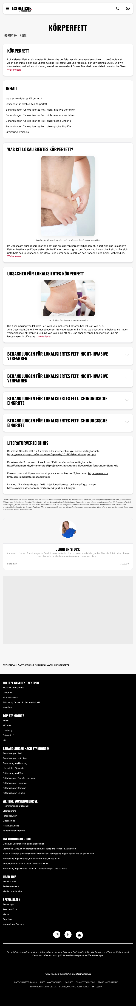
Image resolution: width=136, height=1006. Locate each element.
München (7, 725)
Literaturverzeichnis (17, 131)
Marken (6, 914)
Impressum (97, 987)
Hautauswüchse (11, 825)
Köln (5, 740)
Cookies (69, 982)
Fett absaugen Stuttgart (14, 788)
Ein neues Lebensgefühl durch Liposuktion (23, 843)
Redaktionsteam (11, 886)
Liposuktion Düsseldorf (14, 768)
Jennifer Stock (68, 549)
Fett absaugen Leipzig (14, 793)
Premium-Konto (10, 909)
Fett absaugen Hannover (15, 783)
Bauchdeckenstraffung (14, 830)
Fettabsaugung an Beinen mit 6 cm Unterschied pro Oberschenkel (35, 868)
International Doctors (13, 924)
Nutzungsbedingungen (51, 982)
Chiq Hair (7, 692)
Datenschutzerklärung (25, 982)
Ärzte (23, 35)
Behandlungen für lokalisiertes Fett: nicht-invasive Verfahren (40, 109)
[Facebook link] (68, 936)
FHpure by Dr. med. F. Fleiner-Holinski (21, 702)
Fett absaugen (10, 815)
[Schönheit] (22, 9)
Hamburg (7, 730)
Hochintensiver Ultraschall (16, 806)
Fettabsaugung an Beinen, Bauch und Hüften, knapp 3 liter (31, 858)
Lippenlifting (9, 820)
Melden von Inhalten (13, 891)
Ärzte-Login (8, 904)
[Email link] (79, 935)
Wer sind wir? (9, 881)
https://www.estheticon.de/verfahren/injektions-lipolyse (41, 487)
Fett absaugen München (15, 758)
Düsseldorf (8, 735)
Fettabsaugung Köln (13, 773)
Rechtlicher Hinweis (108, 982)
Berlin (5, 720)
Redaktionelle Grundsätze (43, 987)
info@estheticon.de (81, 974)
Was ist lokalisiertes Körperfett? (24, 98)
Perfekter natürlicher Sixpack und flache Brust (25, 863)
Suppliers (7, 919)
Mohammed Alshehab (13, 687)
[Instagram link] (56, 936)
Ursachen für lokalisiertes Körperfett (26, 103)
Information (10, 35)
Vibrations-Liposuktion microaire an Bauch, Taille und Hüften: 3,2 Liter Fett (39, 848)
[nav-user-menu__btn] (128, 9)
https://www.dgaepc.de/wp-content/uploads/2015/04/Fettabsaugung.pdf (51, 454)
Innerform (7, 707)
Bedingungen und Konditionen (74, 987)
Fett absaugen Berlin (13, 753)
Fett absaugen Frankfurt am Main (19, 778)
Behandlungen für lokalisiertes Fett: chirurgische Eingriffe (38, 120)
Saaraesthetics (10, 697)
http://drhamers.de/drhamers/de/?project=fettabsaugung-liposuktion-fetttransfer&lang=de (62, 465)
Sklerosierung (9, 810)
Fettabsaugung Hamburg (15, 763)
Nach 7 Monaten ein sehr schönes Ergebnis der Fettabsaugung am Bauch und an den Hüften (48, 853)
